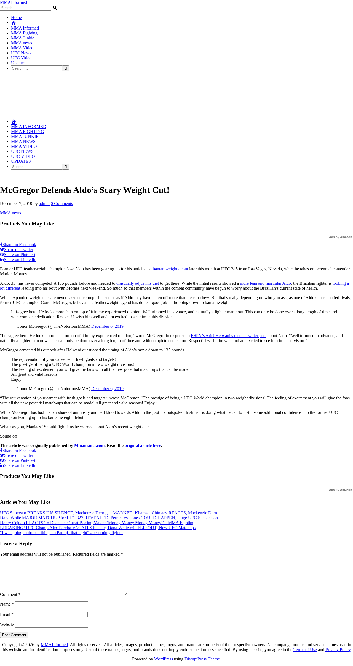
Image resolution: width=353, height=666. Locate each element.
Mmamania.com (89, 445)
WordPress (163, 659)
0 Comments (62, 203)
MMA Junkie (22, 38)
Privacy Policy (338, 649)
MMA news (21, 43)
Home (16, 17)
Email (7, 614)
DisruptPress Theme (202, 659)
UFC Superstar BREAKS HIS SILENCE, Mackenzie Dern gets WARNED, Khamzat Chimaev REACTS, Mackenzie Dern (108, 512)
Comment (10, 594)
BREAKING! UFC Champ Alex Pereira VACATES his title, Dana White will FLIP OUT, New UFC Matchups (98, 527)
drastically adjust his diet (137, 283)
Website (7, 624)
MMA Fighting (24, 33)
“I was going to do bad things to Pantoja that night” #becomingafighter (61, 532)
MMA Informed (25, 28)
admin (44, 203)
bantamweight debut (170, 269)
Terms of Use (305, 649)
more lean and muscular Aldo (265, 283)
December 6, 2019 (107, 326)
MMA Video (22, 48)
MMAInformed (13, 2)
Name (7, 604)
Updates (18, 62)
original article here (143, 445)
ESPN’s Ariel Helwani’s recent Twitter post (228, 335)
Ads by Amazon (340, 237)
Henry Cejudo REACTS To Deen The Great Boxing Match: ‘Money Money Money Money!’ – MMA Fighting (97, 522)
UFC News (21, 52)
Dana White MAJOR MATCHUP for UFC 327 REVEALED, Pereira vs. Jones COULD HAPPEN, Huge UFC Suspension (109, 517)
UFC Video (21, 57)
